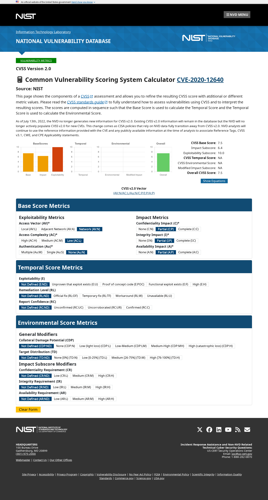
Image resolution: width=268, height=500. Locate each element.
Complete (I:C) (186, 241)
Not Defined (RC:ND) (35, 307)
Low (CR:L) (61, 376)
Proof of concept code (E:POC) (123, 284)
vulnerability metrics (36, 60)
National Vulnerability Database (63, 41)
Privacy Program (67, 474)
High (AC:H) (29, 241)
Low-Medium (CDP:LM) (131, 346)
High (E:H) (199, 284)
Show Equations (214, 181)
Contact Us (40, 460)
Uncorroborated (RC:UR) (105, 307)
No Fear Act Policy (140, 474)
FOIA (157, 474)
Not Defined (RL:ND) (35, 296)
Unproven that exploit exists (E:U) (75, 284)
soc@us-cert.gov (242, 454)
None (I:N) (145, 241)
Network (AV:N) (89, 229)
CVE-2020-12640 (200, 79)
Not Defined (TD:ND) (35, 358)
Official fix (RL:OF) (66, 296)
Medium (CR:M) (83, 376)
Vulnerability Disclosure (111, 474)
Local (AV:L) (29, 229)
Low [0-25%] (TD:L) (94, 358)
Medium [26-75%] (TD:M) (128, 358)
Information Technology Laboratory (43, 32)
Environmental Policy (176, 474)
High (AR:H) (106, 399)
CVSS (85, 96)
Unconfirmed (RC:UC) (68, 307)
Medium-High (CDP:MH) (167, 346)
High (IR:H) (103, 387)
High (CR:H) (106, 376)
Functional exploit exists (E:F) (168, 284)
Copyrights (87, 474)
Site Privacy (29, 474)
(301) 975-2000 (26, 454)
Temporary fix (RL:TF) (96, 296)
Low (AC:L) (74, 241)
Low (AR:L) (61, 399)
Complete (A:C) (188, 252)
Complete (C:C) (188, 229)
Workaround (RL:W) (129, 296)
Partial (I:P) (164, 241)
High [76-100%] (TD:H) (165, 358)
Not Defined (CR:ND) (35, 376)
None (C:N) (146, 229)
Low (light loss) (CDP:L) (95, 346)
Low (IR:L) (59, 387)
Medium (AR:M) (83, 399)
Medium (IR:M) (81, 387)
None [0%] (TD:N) (65, 358)
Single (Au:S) (55, 252)
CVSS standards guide (85, 102)
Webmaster (23, 460)
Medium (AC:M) (52, 241)
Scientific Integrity (203, 474)
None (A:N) (146, 252)
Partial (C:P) (166, 229)
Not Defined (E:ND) (34, 284)
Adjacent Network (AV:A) (58, 229)
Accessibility (46, 474)
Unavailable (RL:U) (159, 296)
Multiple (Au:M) (31, 252)
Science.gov (143, 478)
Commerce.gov (124, 478)
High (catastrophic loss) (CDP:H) (211, 346)
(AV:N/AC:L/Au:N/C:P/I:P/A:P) (134, 193)
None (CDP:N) (65, 346)
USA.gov (159, 478)
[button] (237, 14)
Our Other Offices (61, 460)
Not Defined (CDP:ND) (36, 346)
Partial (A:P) (166, 252)
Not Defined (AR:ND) (35, 399)
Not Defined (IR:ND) (34, 387)
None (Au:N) (76, 252)
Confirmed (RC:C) (138, 307)
